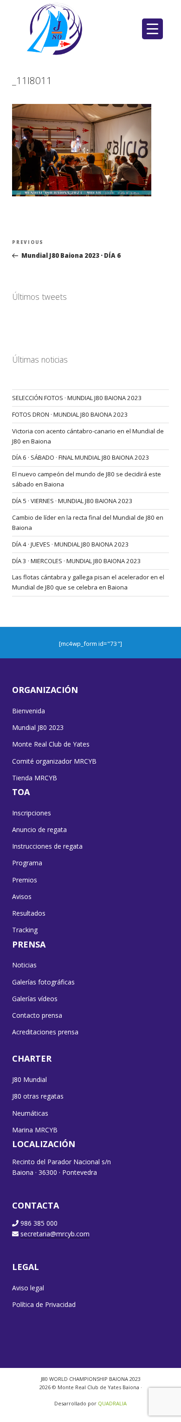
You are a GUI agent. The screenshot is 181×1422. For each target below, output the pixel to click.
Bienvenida (28, 710)
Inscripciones (31, 812)
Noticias (24, 964)
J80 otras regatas (38, 1096)
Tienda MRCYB (34, 777)
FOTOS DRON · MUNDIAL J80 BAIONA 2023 (70, 414)
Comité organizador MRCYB (54, 761)
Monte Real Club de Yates (51, 744)
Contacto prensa (37, 1015)
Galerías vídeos (35, 998)
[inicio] (55, 28)
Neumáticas (30, 1113)
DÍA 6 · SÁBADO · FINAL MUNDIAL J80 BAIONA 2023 (80, 457)
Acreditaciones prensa (45, 1031)
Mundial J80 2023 (38, 727)
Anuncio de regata (39, 829)
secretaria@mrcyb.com (55, 1233)
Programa (27, 862)
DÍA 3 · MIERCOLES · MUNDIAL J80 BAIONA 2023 (76, 561)
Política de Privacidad (44, 1304)
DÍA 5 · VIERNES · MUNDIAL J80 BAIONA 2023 (72, 501)
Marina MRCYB (35, 1129)
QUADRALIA (112, 1403)
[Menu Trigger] (152, 28)
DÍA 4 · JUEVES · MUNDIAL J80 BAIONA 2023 (70, 544)
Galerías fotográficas (43, 982)
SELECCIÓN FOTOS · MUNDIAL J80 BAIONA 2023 (77, 398)
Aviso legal (28, 1287)
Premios (24, 879)
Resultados (28, 913)
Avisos (22, 896)
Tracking (25, 929)
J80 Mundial (29, 1079)
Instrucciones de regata (47, 846)
